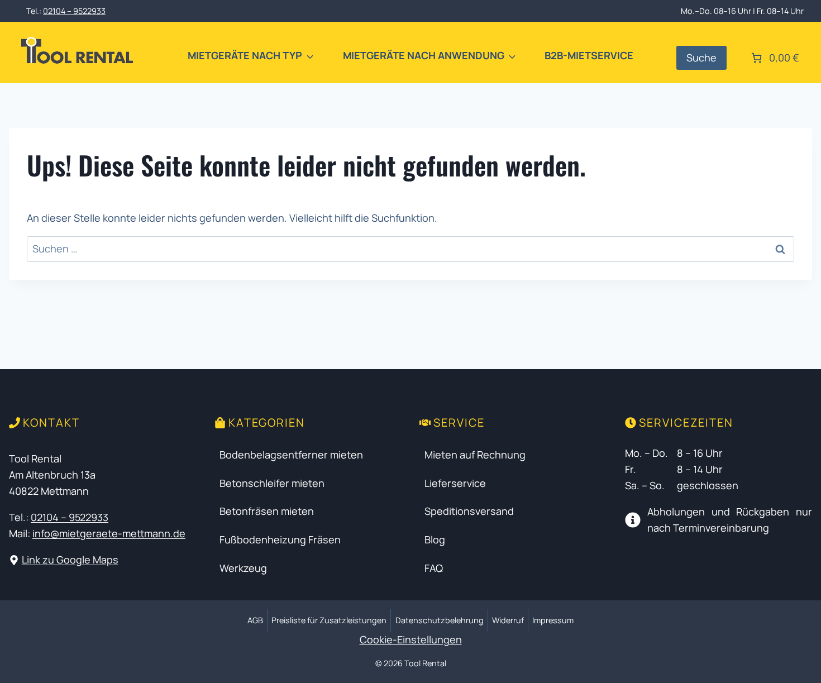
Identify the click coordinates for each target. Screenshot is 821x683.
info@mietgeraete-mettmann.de (108, 533)
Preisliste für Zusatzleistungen (328, 620)
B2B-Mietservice (589, 55)
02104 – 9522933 (74, 11)
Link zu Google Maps (70, 559)
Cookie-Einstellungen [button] (411, 639)
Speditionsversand (469, 511)
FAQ (433, 568)
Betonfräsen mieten (266, 511)
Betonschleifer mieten (271, 483)
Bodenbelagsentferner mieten (291, 454)
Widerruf (508, 620)
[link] (774, 58)
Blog (434, 539)
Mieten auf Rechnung (475, 454)
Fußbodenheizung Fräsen (280, 539)
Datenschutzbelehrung (439, 620)
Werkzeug (243, 568)
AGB (255, 620)
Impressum (553, 620)
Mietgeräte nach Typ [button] (245, 55)
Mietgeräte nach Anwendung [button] (423, 55)
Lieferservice (455, 483)
